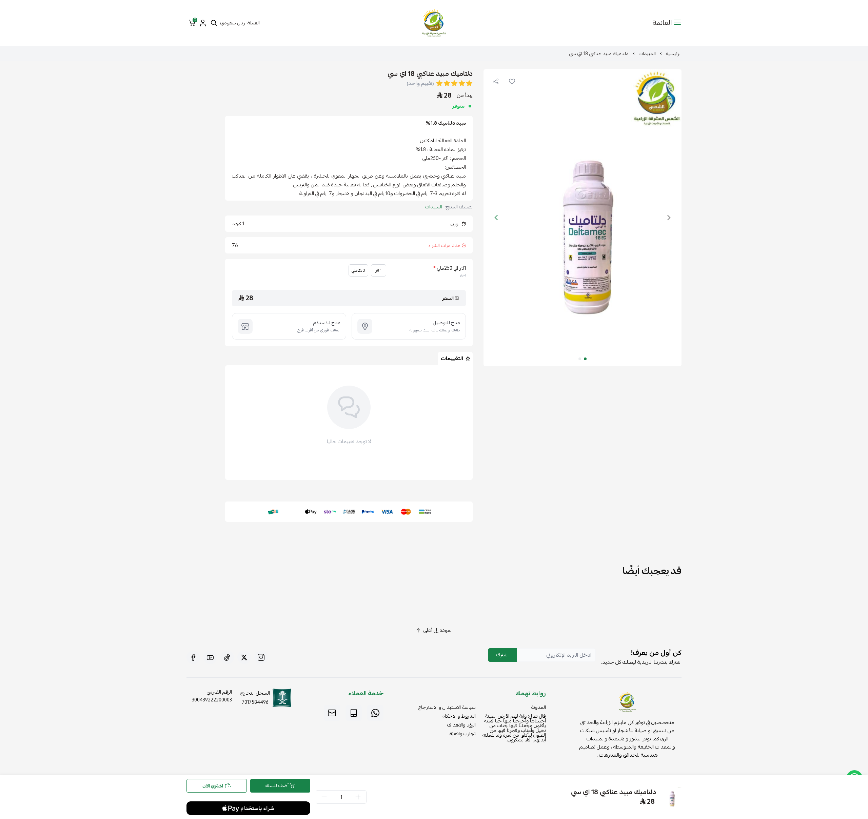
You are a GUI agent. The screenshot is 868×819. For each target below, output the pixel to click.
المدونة (538, 707)
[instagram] (261, 657)
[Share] (495, 81)
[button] (585, 358)
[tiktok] (227, 657)
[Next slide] (496, 217)
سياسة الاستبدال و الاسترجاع (447, 707)
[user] (202, 23)
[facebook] (193, 657)
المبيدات (647, 53)
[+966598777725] (375, 713)
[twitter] (244, 657)
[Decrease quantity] (324, 797)
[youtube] (210, 657)
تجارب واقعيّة (463, 733)
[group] (583, 217)
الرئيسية (674, 53)
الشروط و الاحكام (459, 716)
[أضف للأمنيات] (512, 81)
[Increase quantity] (358, 797)
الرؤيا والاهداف (461, 724)
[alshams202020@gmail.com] (332, 713)
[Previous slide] (668, 217)
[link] (627, 703)
